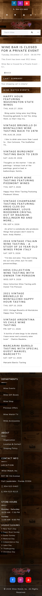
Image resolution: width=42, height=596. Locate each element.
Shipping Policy (10, 448)
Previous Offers (10, 408)
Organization (9, 440)
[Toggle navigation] (37, 40)
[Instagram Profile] (20, 3)
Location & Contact (12, 444)
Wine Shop (8, 401)
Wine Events (9, 388)
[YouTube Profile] (27, 3)
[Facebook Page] (14, 3)
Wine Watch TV (10, 414)
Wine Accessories (11, 421)
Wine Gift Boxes (11, 395)
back (8, 73)
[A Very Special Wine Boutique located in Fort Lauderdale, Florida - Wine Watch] (21, 25)
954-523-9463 (21, 9)
